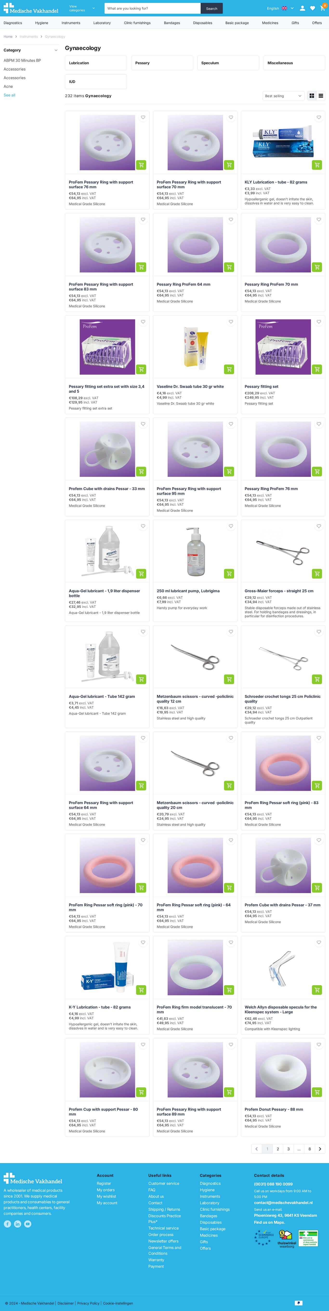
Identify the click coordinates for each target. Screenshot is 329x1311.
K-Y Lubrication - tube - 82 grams (100, 1007)
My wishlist (106, 1196)
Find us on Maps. (269, 1222)
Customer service (163, 1183)
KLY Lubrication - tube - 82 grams (276, 182)
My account (107, 1202)
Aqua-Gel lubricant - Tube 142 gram (102, 696)
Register (104, 1183)
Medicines (270, 23)
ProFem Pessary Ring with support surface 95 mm (189, 491)
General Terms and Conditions (164, 1250)
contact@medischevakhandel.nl (283, 1202)
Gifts (204, 1241)
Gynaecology (55, 36)
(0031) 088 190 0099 (273, 1184)
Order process (160, 1234)
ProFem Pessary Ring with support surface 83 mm (101, 286)
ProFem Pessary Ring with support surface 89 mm (189, 1111)
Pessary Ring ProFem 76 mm (271, 488)
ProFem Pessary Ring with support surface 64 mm (101, 805)
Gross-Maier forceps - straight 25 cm (279, 590)
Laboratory (102, 23)
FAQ (151, 1189)
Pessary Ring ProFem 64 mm (184, 284)
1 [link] (267, 1149)
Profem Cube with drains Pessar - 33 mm (107, 488)
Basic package (237, 23)
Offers (205, 1248)
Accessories (15, 69)
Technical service (163, 1228)
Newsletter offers (163, 1241)
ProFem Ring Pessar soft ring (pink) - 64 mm (194, 907)
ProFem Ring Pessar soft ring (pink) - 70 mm (106, 907)
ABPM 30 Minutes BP (22, 60)
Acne (8, 86)
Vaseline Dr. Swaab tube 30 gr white (190, 386)
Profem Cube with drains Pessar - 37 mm (283, 904)
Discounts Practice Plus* (164, 1218)
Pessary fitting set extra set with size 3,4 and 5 (107, 389)
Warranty (156, 1259)
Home (8, 36)
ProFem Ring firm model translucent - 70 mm (194, 1009)
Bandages (172, 23)
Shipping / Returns (164, 1209)
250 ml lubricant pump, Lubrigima (188, 590)
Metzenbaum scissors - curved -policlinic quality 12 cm (195, 699)
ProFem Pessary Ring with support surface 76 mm (101, 184)
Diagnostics (13, 23)
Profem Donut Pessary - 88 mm (274, 1109)
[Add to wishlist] (143, 117)
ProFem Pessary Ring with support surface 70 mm (189, 184)
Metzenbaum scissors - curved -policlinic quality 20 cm (195, 805)
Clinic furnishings (137, 23)
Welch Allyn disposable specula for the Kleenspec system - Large (281, 1009)
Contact (155, 1202)
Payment (156, 1266)
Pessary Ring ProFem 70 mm (271, 284)
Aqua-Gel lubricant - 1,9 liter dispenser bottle (104, 593)
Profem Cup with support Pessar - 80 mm (103, 1111)
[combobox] (153, 8)
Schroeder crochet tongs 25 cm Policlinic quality (283, 699)
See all (9, 95)
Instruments (71, 23)
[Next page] (320, 1149)
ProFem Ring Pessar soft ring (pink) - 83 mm (281, 805)
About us (156, 1196)
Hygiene (41, 23)
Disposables (202, 23)
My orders (106, 1189)
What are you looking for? (127, 8)
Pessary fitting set (261, 386)
